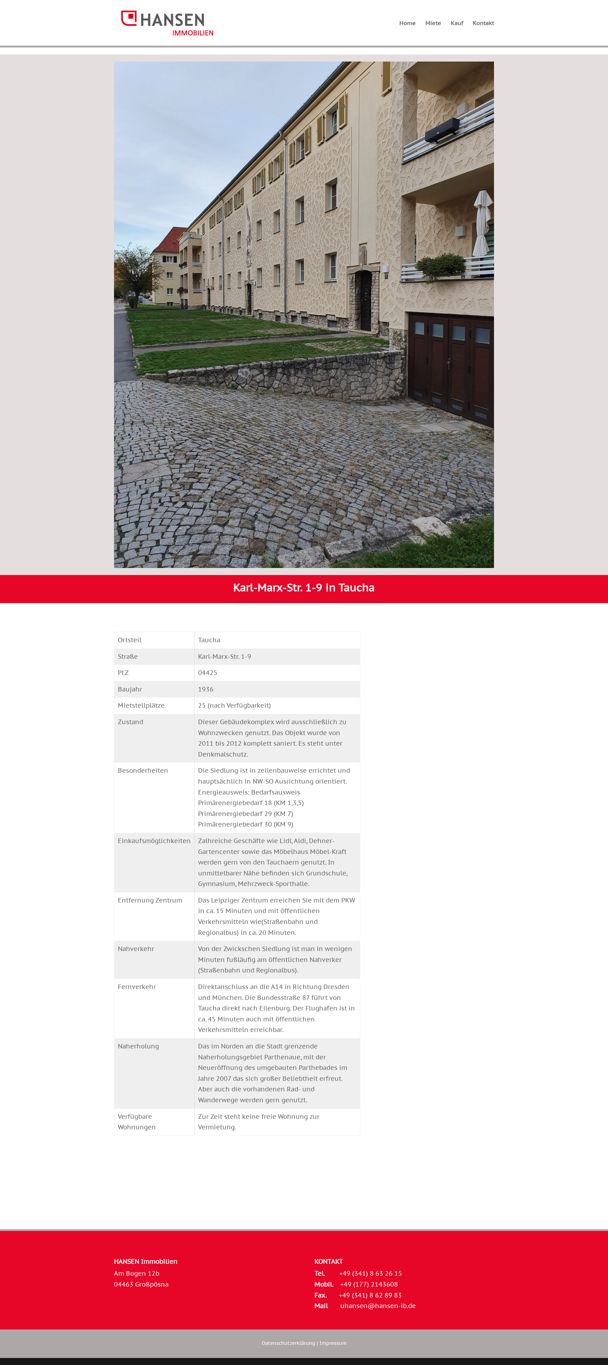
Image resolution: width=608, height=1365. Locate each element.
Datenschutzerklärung (288, 1343)
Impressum (333, 1343)
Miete (433, 23)
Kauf (457, 23)
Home (407, 23)
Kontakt (483, 23)
